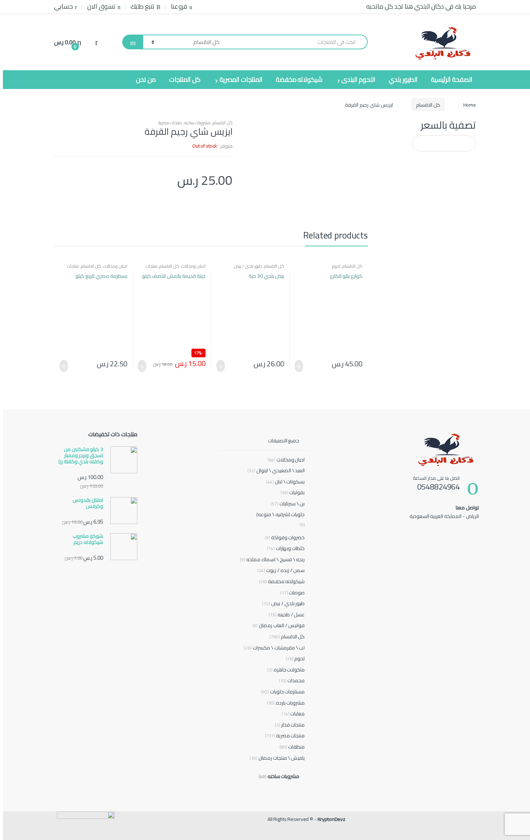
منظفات (292, 746)
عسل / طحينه (287, 614)
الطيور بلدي (403, 79)
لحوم (336, 266)
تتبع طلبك (142, 6)
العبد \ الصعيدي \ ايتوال (276, 470)
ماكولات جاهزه (286, 669)
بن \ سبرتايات (287, 503)
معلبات (293, 713)
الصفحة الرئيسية (451, 79)
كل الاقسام (428, 105)
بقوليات (293, 492)
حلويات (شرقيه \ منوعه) (280, 514)
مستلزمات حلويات (283, 691)
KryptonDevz (331, 819)
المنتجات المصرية (241, 79)
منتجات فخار (290, 724)
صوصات (292, 592)
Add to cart (301, 366)
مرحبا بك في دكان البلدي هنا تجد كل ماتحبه (421, 6)
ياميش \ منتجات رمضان (277, 758)
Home (469, 104)
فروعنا (179, 6)
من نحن (146, 79)
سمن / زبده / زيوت (281, 570)
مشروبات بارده (286, 702)
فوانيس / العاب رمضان (278, 625)
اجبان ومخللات (193, 266)
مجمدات (292, 680)
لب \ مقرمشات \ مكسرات (274, 647)
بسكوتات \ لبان (285, 481)
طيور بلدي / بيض (248, 266)
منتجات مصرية (170, 123)
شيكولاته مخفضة (299, 79)
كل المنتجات (184, 79)
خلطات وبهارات (286, 548)
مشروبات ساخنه (197, 123)
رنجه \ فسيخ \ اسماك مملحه (272, 559)
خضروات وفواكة (285, 537)
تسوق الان (101, 6)
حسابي (63, 6)
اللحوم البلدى (358, 79)
